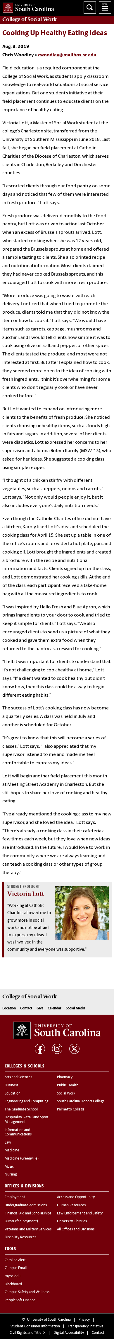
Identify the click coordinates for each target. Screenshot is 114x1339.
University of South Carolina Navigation (105, 7)
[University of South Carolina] (57, 1030)
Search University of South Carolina (90, 7)
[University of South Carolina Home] (27, 6)
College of (29, 19)
